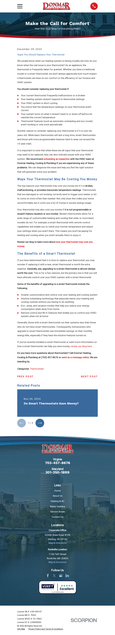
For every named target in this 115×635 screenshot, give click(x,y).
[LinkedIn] (67, 575)
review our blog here (81, 346)
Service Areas (57, 511)
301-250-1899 (57, 472)
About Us (57, 496)
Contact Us (57, 517)
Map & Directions (57, 543)
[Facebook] (48, 575)
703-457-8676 (57, 463)
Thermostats (37, 369)
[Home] (56, 6)
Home (57, 490)
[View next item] (39, 423)
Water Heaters (57, 506)
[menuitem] (21, 629)
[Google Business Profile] (60, 575)
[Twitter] (54, 575)
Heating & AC (58, 501)
